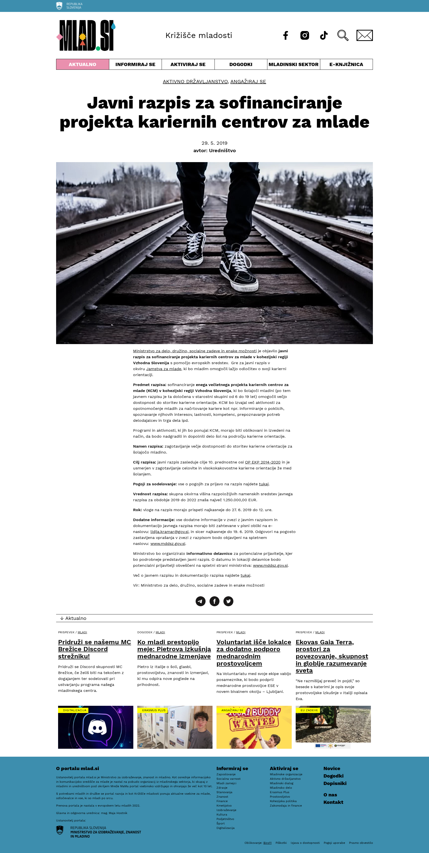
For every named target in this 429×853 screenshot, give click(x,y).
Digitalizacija (74, 710)
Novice (331, 768)
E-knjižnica (346, 64)
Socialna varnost (228, 779)
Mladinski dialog (281, 783)
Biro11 (267, 843)
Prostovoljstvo (280, 796)
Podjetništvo (225, 819)
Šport (220, 823)
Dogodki (240, 64)
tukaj (264, 484)
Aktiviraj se (188, 65)
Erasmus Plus (154, 710)
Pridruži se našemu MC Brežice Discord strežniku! (94, 649)
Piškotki (281, 843)
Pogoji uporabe (334, 843)
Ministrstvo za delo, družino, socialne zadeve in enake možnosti (195, 351)
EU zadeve (309, 710)
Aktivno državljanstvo (195, 81)
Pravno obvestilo (361, 843)
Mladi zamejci (226, 783)
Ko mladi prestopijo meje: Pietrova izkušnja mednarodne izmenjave (174, 649)
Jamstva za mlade (163, 368)
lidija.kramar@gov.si (169, 531)
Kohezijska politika (283, 801)
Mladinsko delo (281, 787)
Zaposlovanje (226, 774)
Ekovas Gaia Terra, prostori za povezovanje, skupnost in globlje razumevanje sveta (332, 656)
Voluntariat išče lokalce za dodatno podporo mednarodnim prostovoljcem (253, 652)
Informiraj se (135, 65)
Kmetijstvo (224, 805)
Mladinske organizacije (286, 774)
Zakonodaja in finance (286, 805)
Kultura (221, 814)
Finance (222, 801)
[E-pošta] (365, 35)
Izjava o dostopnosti (305, 843)
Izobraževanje (226, 810)
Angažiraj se (248, 81)
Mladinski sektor (293, 65)
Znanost (222, 796)
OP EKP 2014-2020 (263, 462)
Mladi (82, 632)
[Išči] (343, 35)
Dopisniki (335, 783)
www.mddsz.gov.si (167, 543)
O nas (330, 795)
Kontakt (333, 802)
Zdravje (221, 787)
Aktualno (83, 65)
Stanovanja (224, 792)
